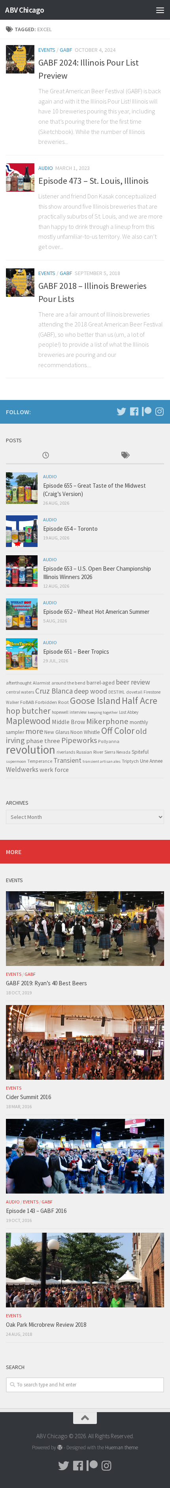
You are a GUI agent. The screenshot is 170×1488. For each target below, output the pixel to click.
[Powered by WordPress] (59, 1447)
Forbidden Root (52, 702)
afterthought (19, 683)
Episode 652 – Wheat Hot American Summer (96, 611)
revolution (30, 749)
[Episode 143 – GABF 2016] (85, 1156)
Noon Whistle (85, 732)
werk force (54, 769)
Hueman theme (121, 1447)
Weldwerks (22, 769)
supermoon (16, 761)
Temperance (39, 761)
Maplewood (28, 720)
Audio (45, 168)
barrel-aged (101, 682)
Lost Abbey (128, 712)
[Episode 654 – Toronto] (22, 531)
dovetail (134, 692)
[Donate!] (146, 411)
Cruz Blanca (54, 691)
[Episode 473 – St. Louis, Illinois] (20, 177)
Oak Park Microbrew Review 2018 (46, 1324)
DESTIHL (116, 692)
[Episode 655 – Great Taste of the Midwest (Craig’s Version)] (22, 488)
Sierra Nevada (117, 752)
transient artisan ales (102, 761)
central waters (20, 692)
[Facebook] (134, 411)
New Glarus (56, 732)
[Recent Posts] (45, 455)
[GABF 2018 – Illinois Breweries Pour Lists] (20, 282)
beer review (133, 682)
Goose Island (95, 700)
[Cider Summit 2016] (85, 1042)
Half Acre (139, 701)
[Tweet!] (121, 411)
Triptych (130, 761)
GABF (66, 49)
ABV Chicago (24, 10)
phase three (43, 740)
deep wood (90, 691)
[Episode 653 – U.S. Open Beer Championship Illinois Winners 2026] (22, 571)
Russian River (89, 752)
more (34, 731)
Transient (67, 760)
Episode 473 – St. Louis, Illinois (93, 180)
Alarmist (41, 683)
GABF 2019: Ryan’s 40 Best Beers (46, 983)
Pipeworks (79, 740)
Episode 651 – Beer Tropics (76, 651)
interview (78, 712)
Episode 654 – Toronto (70, 528)
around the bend (68, 683)
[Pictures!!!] (159, 411)
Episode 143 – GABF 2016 (36, 1211)
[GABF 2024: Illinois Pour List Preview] (20, 59)
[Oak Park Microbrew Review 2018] (85, 1270)
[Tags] (124, 455)
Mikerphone (107, 721)
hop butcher (28, 710)
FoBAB (27, 702)
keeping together (103, 712)
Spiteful (140, 752)
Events (46, 49)
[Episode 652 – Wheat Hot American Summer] (22, 614)
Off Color (117, 730)
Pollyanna (108, 741)
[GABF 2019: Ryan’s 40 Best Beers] (85, 928)
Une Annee (151, 761)
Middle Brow (68, 722)
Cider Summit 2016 (28, 1097)
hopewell (60, 712)
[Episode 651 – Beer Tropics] (22, 654)
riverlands (66, 752)
